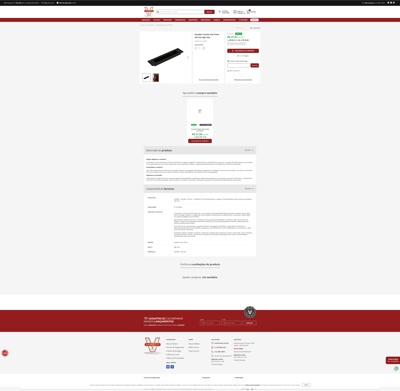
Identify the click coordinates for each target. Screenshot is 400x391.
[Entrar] (239, 12)
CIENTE (306, 385)
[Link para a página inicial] (142, 25)
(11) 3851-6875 (220, 352)
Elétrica (156, 20)
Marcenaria (206, 20)
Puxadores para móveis (164, 25)
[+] (203, 48)
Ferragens (167, 20)
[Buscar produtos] (209, 12)
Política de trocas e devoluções (243, 80)
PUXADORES (243, 20)
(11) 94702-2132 (220, 347)
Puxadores (150, 25)
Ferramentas (180, 20)
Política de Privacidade (252, 385)
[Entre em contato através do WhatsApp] (396, 368)
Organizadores (229, 20)
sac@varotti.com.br (222, 343)
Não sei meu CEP (234, 71)
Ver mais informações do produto (208, 80)
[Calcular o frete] (255, 65)
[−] (196, 48)
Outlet (254, 20)
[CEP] (238, 65)
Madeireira (193, 20)
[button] (224, 12)
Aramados (146, 20)
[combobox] (185, 12)
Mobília (217, 20)
